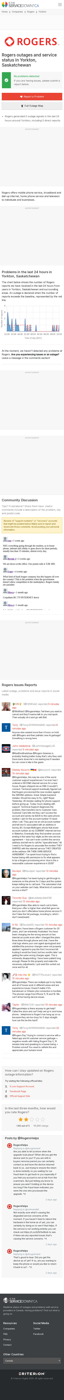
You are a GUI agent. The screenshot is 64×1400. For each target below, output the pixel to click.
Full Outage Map (34, 105)
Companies (17, 11)
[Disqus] (32, 573)
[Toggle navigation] (60, 4)
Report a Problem (34, 96)
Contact (7, 1344)
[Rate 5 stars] (43, 1119)
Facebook (38, 1334)
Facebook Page (18, 1091)
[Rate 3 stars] (32, 1119)
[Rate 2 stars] (26, 1119)
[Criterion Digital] (32, 1374)
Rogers (30, 11)
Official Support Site (20, 1096)
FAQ (5, 1334)
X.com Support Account (22, 1086)
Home (5, 11)
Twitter (36, 1328)
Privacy (7, 1339)
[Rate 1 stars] (21, 1119)
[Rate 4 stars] (37, 1119)
